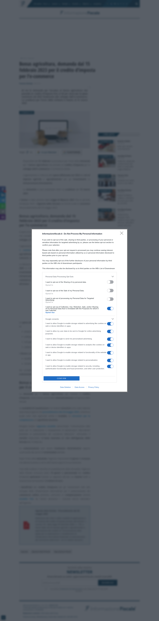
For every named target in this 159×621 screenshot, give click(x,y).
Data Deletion (65, 387)
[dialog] (79, 310)
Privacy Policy (93, 387)
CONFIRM (61, 378)
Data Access (79, 387)
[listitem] (79, 276)
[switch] (110, 282)
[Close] (122, 234)
